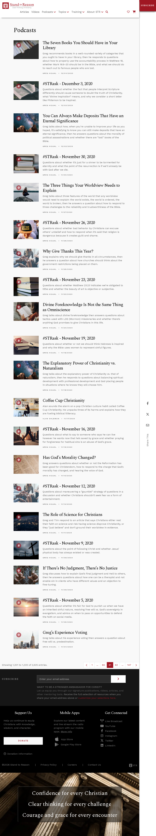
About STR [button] (94, 11)
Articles (24, 11)
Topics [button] (62, 11)
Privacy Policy (49, 764)
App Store (67, 739)
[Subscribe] (118, 679)
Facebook (110, 731)
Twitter (109, 740)
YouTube (110, 726)
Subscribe (147, 5)
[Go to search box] (107, 12)
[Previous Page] (86, 665)
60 (104, 665)
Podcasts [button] (47, 11)
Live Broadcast (113, 721)
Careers (72, 764)
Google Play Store (71, 744)
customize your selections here (96, 697)
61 (111, 665)
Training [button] (76, 11)
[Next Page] (136, 665)
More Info (66, 731)
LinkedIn (110, 745)
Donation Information (19, 753)
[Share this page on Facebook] (148, 403)
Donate (23, 740)
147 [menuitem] (129, 664)
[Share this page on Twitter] (147, 414)
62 (117, 665)
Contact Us (94, 764)
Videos (35, 11)
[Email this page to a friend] (147, 425)
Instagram (111, 735)
